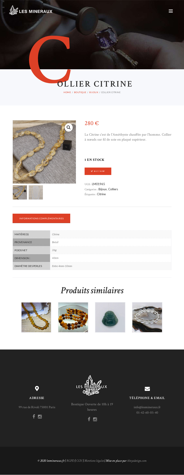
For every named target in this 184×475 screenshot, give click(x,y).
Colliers (113, 189)
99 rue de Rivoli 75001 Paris (37, 407)
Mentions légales (94, 461)
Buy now (99, 171)
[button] (69, 127)
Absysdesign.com (137, 461)
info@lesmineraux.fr (147, 407)
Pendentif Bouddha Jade (110, 313)
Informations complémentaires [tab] (41, 218)
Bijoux (93, 92)
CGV (79, 461)
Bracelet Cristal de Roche (147, 312)
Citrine (101, 194)
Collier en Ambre (36, 313)
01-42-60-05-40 (147, 412)
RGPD (70, 461)
